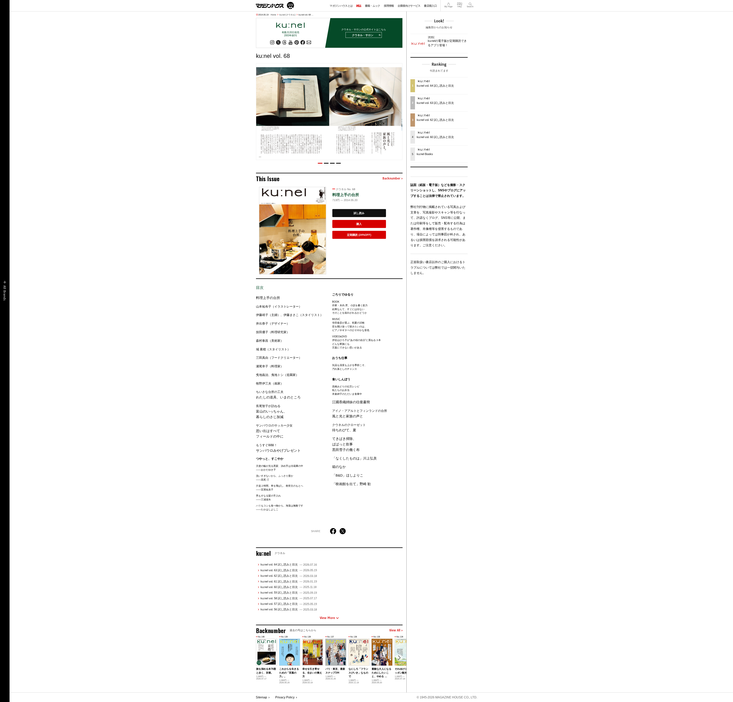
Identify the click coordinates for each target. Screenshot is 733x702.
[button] (320, 163)
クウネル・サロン (362, 35)
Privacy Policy (285, 697)
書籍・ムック (372, 5)
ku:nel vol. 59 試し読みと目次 (289, 592)
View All (394, 630)
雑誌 (358, 5)
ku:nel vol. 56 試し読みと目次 (289, 609)
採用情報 (389, 5)
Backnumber (391, 178)
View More (327, 618)
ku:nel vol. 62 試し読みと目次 (289, 575)
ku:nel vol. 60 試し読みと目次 (288, 587)
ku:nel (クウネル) (287, 15)
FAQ (459, 3)
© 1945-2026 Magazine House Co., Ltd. (447, 697)
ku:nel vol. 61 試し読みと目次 (289, 581)
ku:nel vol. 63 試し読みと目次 (289, 570)
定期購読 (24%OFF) (359, 234)
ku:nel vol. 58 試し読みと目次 (289, 598)
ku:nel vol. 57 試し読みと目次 (289, 603)
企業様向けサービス (409, 5)
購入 (359, 223)
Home (273, 15)
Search (470, 3)
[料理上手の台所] (292, 230)
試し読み (359, 213)
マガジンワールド (275, 5)
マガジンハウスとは (341, 5)
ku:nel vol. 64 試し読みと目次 (289, 564)
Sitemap (261, 697)
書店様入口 (430, 5)
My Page (448, 3)
